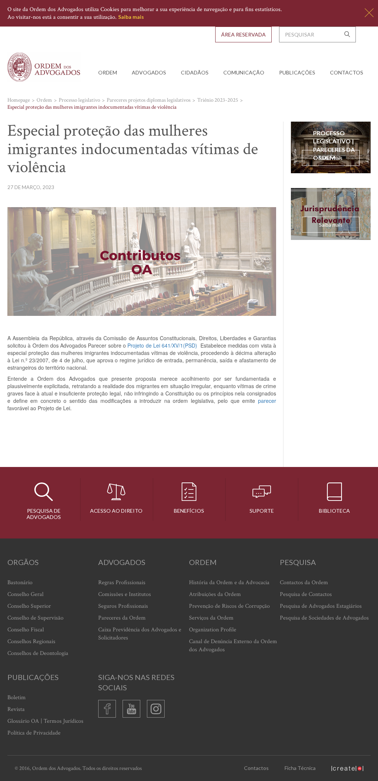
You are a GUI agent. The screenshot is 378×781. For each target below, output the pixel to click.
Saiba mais (131, 17)
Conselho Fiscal (25, 630)
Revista (16, 709)
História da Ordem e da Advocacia (229, 582)
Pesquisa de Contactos (306, 594)
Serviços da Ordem (211, 618)
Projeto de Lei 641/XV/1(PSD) (162, 345)
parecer (267, 400)
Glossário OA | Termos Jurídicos (45, 721)
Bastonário (19, 582)
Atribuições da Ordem (215, 594)
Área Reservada (243, 34)
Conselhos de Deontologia (37, 653)
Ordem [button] (107, 72)
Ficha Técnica (300, 768)
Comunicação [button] (243, 72)
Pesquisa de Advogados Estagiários (321, 606)
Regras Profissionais (121, 582)
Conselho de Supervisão (35, 618)
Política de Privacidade (34, 733)
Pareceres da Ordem (122, 618)
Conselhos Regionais (31, 641)
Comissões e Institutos (124, 594)
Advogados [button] (149, 72)
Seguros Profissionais (123, 606)
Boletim (16, 697)
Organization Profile (212, 630)
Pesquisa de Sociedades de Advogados (324, 618)
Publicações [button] (297, 72)
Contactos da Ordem (304, 582)
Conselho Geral (25, 594)
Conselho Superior (29, 606)
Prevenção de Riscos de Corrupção (229, 606)
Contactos (346, 72)
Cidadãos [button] (195, 72)
